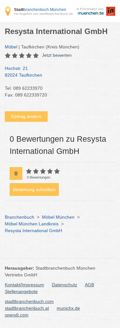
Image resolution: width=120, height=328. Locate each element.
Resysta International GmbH (33, 230)
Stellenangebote (21, 291)
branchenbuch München (40, 9)
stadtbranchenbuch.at (27, 308)
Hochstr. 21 (23, 72)
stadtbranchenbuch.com (29, 301)
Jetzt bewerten (57, 55)
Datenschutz (64, 284)
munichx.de (68, 308)
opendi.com (16, 314)
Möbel (11, 46)
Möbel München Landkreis (32, 223)
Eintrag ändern (26, 116)
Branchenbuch (19, 217)
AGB (89, 284)
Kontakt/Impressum (24, 284)
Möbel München (58, 217)
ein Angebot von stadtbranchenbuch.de (43, 13)
